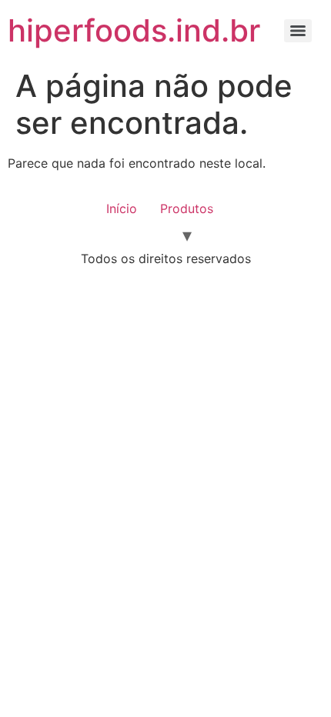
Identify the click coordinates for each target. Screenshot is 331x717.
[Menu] (298, 30)
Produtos (186, 208)
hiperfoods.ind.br (134, 30)
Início (121, 208)
